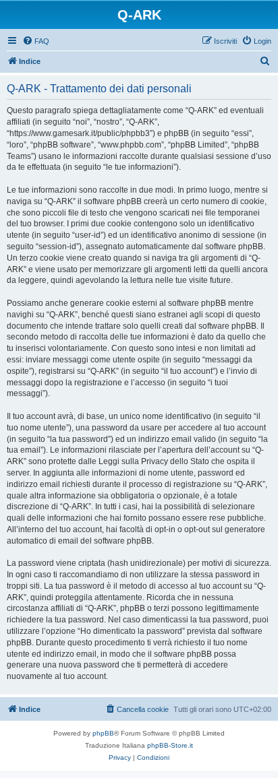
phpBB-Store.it (170, 745)
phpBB (103, 733)
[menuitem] (35, 41)
